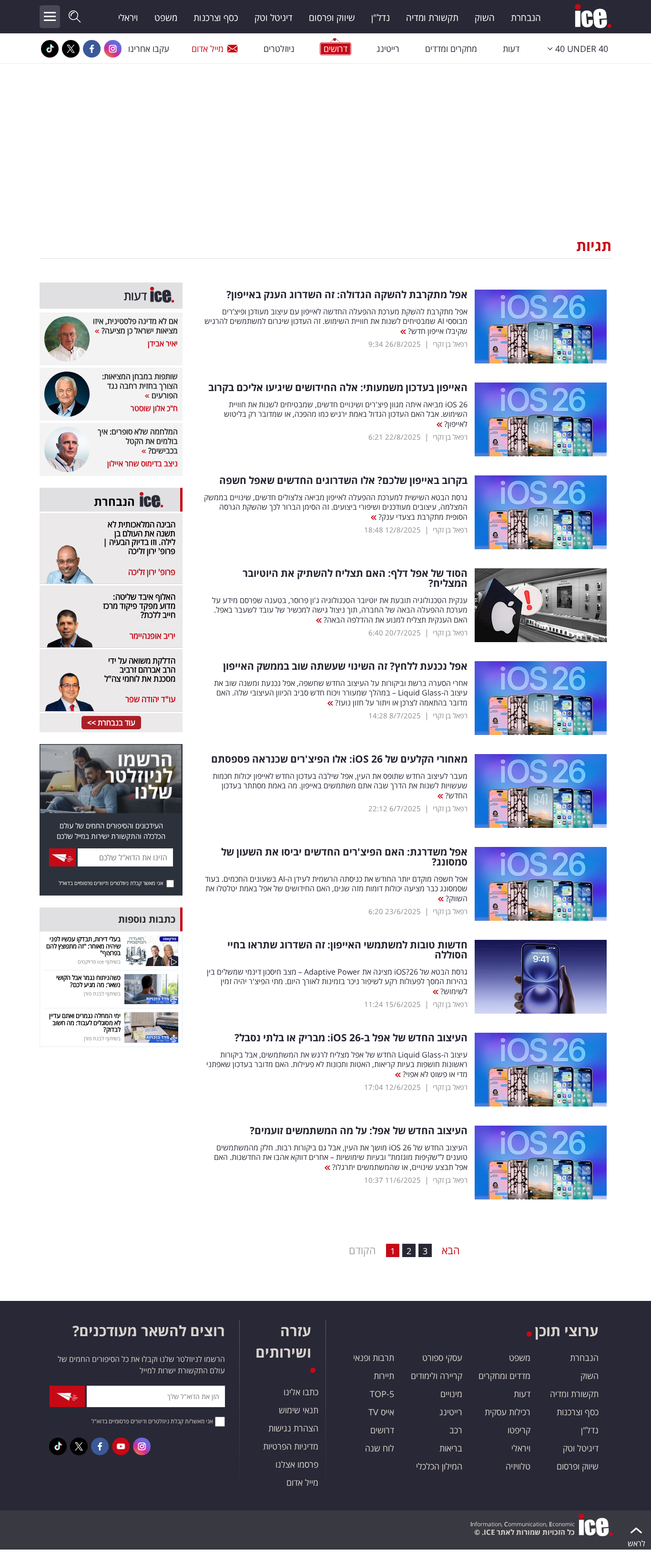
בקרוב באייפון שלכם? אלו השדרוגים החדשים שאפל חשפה (343, 480)
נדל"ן (380, 17)
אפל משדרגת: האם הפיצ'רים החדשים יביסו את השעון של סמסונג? (344, 857)
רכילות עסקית (507, 1412)
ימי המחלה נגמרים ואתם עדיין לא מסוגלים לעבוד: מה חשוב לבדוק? (85, 1022)
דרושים (382, 1430)
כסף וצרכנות (215, 17)
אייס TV (381, 1412)
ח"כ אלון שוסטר (154, 408)
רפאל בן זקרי (450, 344)
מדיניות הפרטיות (290, 1446)
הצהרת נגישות (293, 1428)
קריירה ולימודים (436, 1375)
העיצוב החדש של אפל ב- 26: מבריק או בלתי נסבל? (351, 1038)
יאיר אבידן (163, 343)
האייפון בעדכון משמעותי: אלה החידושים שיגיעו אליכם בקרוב (338, 388)
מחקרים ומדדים (451, 48)
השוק (485, 17)
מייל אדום (208, 48)
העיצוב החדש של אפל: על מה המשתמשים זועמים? (359, 1131)
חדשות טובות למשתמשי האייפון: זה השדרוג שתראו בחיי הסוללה (347, 950)
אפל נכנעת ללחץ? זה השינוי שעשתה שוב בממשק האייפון (345, 666)
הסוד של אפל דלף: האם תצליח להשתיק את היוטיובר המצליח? (355, 578)
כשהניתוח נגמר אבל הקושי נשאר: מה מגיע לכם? (88, 980)
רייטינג (387, 48)
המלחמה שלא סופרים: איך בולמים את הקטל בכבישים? (138, 441)
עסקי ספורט (442, 1357)
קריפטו (519, 1430)
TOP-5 (382, 1394)
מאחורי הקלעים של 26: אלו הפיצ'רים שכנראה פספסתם (339, 759)
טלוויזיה (518, 1466)
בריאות (450, 1448)
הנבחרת (526, 17)
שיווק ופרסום (332, 17)
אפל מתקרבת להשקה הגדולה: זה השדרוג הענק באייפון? (347, 295)
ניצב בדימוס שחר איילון (142, 463)
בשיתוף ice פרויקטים (99, 961)
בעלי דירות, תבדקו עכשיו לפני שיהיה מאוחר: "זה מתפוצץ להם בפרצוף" (83, 946)
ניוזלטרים (279, 48)
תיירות (384, 1375)
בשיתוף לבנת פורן (102, 993)
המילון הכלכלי (439, 1466)
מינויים (451, 1394)
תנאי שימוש (298, 1410)
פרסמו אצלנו (296, 1464)
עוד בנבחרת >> (111, 722)
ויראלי (128, 17)
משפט (165, 17)
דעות (511, 48)
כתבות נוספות (146, 919)
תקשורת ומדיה (432, 17)
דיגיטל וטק (273, 17)
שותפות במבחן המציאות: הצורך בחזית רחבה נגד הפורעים (140, 386)
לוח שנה (379, 1448)
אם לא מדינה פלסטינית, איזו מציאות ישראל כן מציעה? (135, 326)
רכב (455, 1430)
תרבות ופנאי (373, 1357)
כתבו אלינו (301, 1392)
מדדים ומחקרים (504, 1375)
